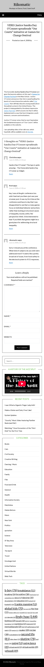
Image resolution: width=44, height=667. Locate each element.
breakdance (26, 590)
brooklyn (22, 594)
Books (7, 444)
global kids (14, 608)
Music (7, 515)
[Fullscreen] (36, 391)
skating (27, 638)
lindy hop (26, 617)
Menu (39, 15)
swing (17, 643)
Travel (7, 556)
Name (7, 316)
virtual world (15, 647)
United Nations (10, 566)
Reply (11, 174)
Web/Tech (8, 576)
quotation (8, 530)
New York (8, 520)
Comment (9, 285)
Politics (7, 525)
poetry (8, 630)
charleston (34, 594)
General (8, 490)
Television (8, 546)
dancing (28, 597)
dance (18, 598)
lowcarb (20, 621)
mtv (24, 627)
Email (7, 326)
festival (31, 601)
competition (9, 598)
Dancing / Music (11, 464)
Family (7, 474)
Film (6, 480)
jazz (30, 612)
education (22, 601)
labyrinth (11, 617)
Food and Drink (10, 485)
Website (8, 337)
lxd (27, 621)
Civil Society (9, 454)
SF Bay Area (9, 541)
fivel (11, 185)
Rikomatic (22, 5)
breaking (10, 594)
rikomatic (13, 240)
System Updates (11, 415)
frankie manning (25, 604)
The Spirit (8, 551)
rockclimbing (15, 635)
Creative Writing (11, 459)
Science (7, 536)
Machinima (9, 505)
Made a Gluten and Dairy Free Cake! (18, 410)
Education (8, 469)
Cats (6, 449)
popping (15, 630)
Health (7, 495)
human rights (14, 612)
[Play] (7, 391)
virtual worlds (30, 647)
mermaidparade (13, 627)
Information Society (12, 500)
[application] (22, 383)
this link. (30, 132)
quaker (24, 630)
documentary (11, 601)
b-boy (11, 590)
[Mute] (33, 391)
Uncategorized (10, 561)
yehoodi (11, 650)
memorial (31, 624)
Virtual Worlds (10, 571)
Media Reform (10, 510)
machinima (20, 624)
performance (33, 627)
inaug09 (23, 612)
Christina (13, 157)
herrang (27, 609)
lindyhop (10, 621)
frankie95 (9, 604)
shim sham (15, 639)
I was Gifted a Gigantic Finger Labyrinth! (20, 405)
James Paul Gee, (9, 111)
